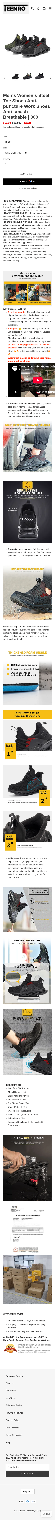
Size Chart (10, 1398)
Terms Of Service (14, 1435)
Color (5, 137)
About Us (10, 1383)
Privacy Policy (12, 1427)
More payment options (27, 188)
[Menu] (50, 8)
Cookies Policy (12, 1420)
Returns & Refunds (14, 1413)
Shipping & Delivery (15, 1405)
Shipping (19, 127)
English (26, 1491)
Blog (8, 1442)
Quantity (6, 159)
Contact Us (11, 1390)
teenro (22, 1511)
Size (5, 148)
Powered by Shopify (33, 1511)
